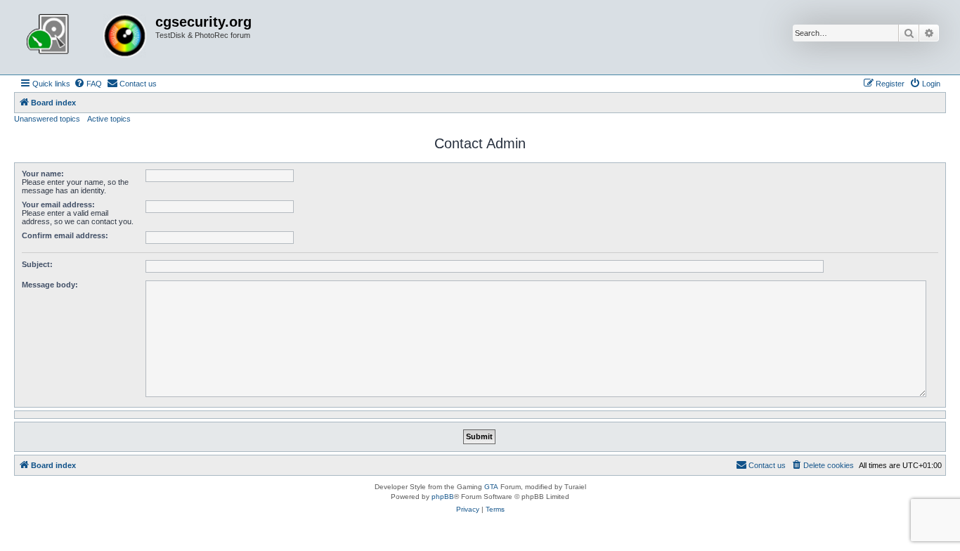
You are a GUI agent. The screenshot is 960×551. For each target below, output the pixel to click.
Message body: (50, 284)
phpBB (443, 496)
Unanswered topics (47, 119)
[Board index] (86, 37)
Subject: (37, 264)
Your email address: (58, 204)
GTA (491, 487)
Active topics (109, 119)
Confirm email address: (65, 235)
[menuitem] (88, 83)
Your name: (43, 173)
